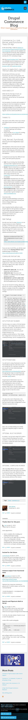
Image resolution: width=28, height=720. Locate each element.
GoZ (5, 525)
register (8, 512)
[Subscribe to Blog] (2, 696)
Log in (3, 512)
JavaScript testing (16, 66)
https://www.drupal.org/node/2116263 (12, 253)
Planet (9, 500)
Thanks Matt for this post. (11, 522)
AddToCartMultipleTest (10, 193)
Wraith (9, 376)
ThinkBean (6, 127)
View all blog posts (7, 693)
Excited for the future (9, 552)
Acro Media (16, 132)
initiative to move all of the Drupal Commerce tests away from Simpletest (14, 49)
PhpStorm (19, 222)
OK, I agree (6, 713)
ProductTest (7, 175)
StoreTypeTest (8, 187)
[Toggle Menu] (25, 2)
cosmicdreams (6, 555)
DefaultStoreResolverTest (10, 165)
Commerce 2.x (15, 500)
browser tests (6, 66)
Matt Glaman (12, 506)
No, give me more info (9, 717)
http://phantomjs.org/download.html (11, 371)
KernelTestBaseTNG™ (13, 59)
